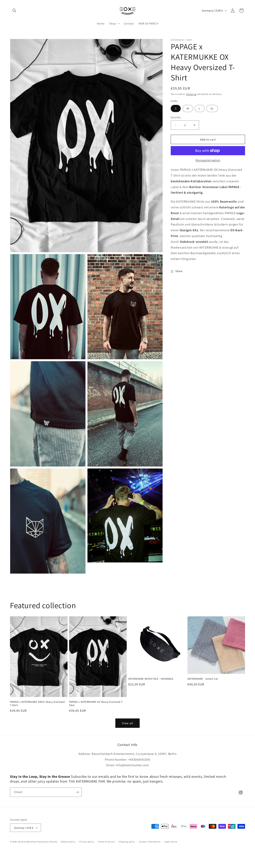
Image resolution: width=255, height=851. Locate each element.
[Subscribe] (77, 792)
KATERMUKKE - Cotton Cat (202, 678)
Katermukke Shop (27, 841)
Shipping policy (127, 841)
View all (127, 723)
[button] (14, 10)
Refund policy (68, 841)
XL (212, 108)
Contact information (150, 841)
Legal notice (171, 841)
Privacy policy (86, 841)
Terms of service (106, 841)
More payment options (208, 160)
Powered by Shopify (47, 841)
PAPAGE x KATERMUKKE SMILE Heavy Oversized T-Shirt (37, 703)
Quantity (176, 117)
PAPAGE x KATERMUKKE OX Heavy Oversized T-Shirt (96, 703)
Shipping (191, 94)
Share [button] (179, 271)
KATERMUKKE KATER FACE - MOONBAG (150, 678)
